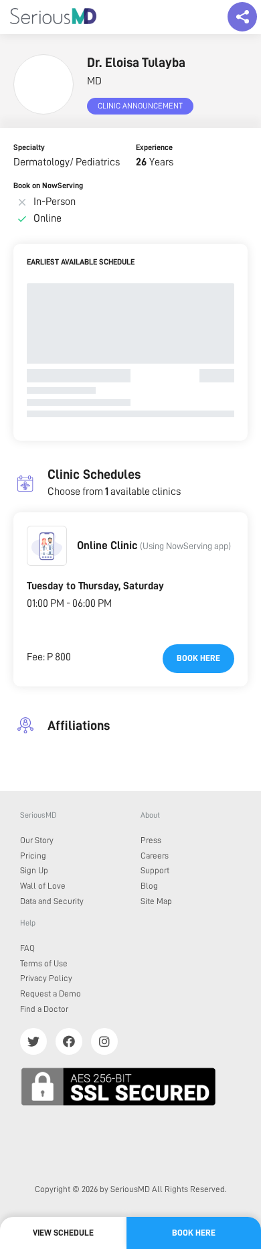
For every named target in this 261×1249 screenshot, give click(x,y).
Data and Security (52, 901)
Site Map (156, 901)
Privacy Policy (46, 978)
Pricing (33, 855)
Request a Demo (50, 993)
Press (151, 840)
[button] (47, 546)
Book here (198, 658)
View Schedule (63, 1232)
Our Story (37, 840)
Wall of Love (43, 885)
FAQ (27, 948)
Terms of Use (44, 963)
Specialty (29, 147)
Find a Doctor (44, 1009)
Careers (155, 855)
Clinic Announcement (140, 106)
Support (155, 870)
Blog (149, 885)
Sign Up (34, 870)
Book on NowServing (48, 185)
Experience (154, 147)
